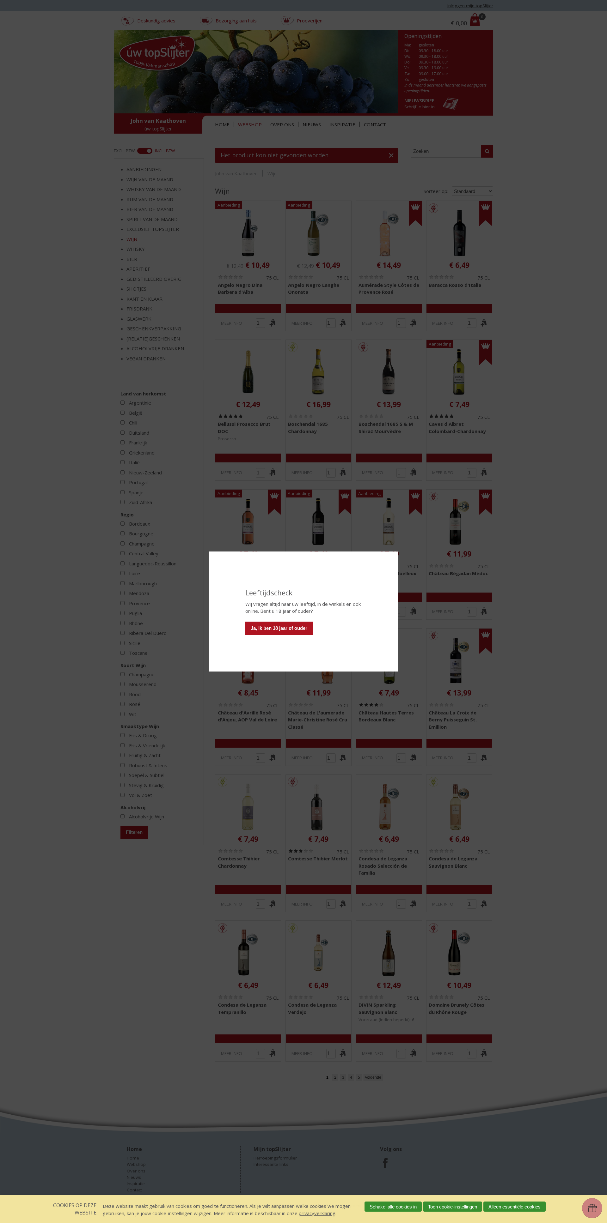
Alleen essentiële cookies (514, 1206)
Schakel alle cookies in (393, 1206)
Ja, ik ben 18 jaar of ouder (279, 628)
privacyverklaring (317, 1213)
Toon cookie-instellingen (452, 1206)
